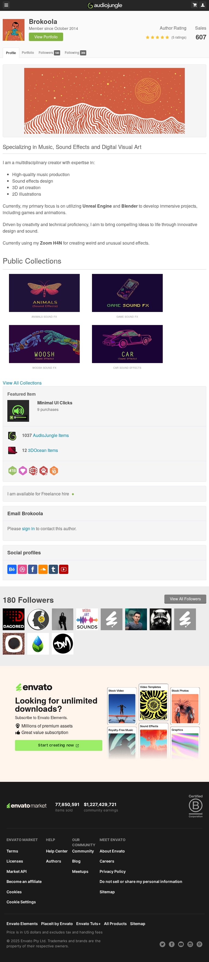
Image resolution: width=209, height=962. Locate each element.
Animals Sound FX (44, 316)
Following (75, 52)
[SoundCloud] (43, 572)
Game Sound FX (127, 316)
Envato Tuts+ (88, 923)
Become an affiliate (24, 881)
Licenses (15, 861)
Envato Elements (22, 923)
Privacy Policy (113, 871)
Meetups (80, 871)
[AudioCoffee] (13, 644)
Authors (53, 861)
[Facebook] (32, 572)
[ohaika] (62, 619)
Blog (76, 861)
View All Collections (22, 383)
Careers (107, 861)
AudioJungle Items (51, 435)
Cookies (14, 891)
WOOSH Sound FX (44, 368)
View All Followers (185, 598)
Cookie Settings (21, 901)
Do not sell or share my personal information (141, 881)
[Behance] (12, 572)
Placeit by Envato (57, 923)
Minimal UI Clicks (54, 402)
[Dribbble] (22, 572)
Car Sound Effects (127, 368)
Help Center (57, 851)
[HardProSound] (160, 619)
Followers (49, 52)
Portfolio (28, 52)
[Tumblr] (53, 572)
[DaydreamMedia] (62, 644)
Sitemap (107, 891)
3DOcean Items (43, 450)
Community (83, 851)
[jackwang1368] (136, 619)
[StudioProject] (38, 619)
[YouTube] (63, 572)
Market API (17, 871)
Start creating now (56, 745)
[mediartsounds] (87, 619)
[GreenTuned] (38, 644)
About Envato (112, 851)
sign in (28, 528)
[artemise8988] (111, 619)
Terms (12, 851)
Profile (11, 52)
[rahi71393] (185, 619)
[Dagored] (13, 619)
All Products (115, 923)
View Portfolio (46, 36)
